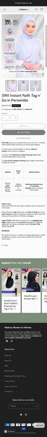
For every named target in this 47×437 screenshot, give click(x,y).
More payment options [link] (23, 138)
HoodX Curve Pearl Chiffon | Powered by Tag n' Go (11, 304)
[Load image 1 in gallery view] (11, 85)
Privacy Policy (10, 381)
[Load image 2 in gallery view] (23, 85)
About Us (8, 360)
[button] (4, 9)
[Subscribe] (35, 406)
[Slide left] (2, 86)
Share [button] (6, 245)
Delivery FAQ (9, 371)
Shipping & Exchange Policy (15, 376)
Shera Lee (20, 433)
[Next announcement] (42, 3)
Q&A (6, 366)
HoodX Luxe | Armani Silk (30, 297)
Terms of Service (11, 386)
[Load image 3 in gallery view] (35, 85)
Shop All (8, 355)
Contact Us (9, 391)
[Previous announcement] (4, 3)
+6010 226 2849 (7, 226)
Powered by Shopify (30, 433)
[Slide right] (44, 86)
